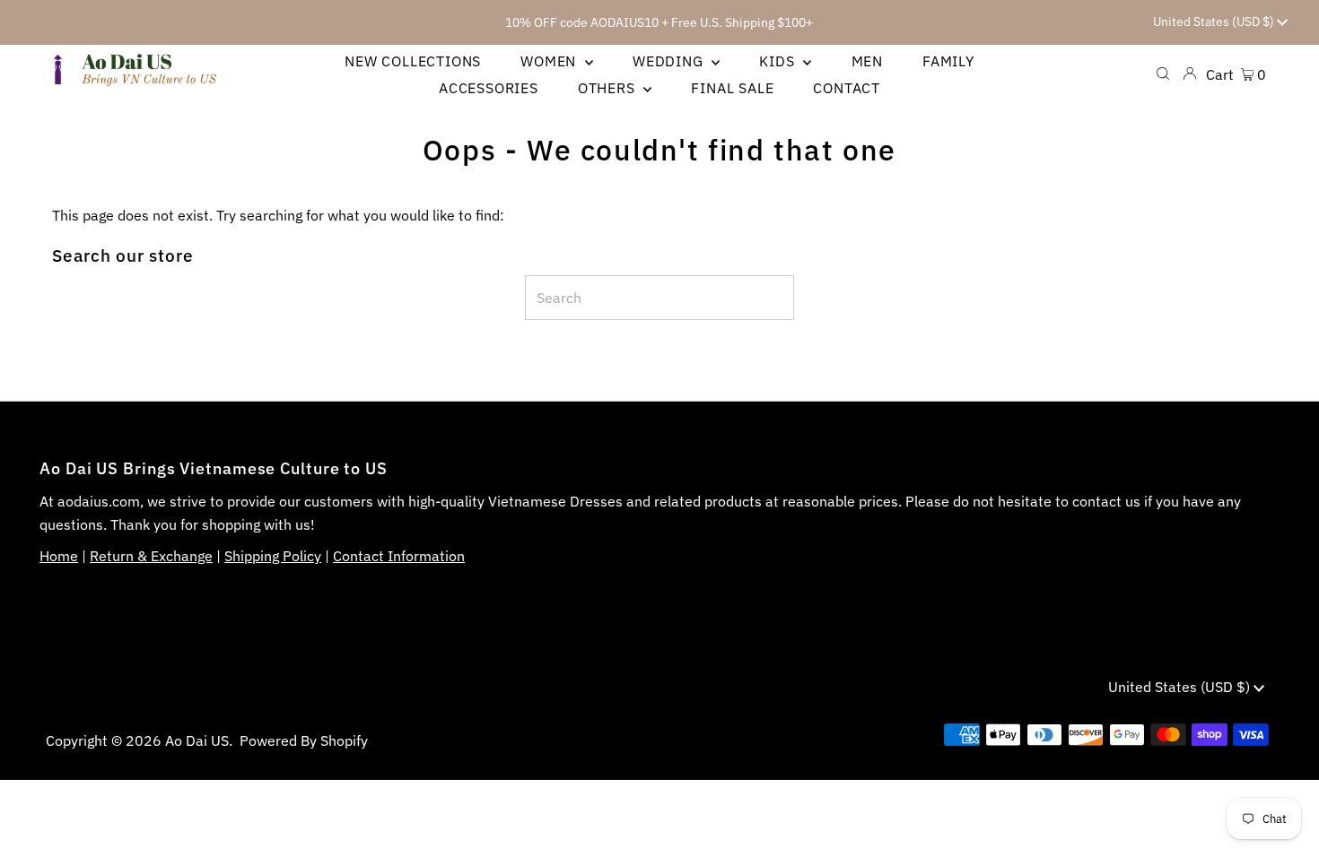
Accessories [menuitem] (488, 88)
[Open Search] (1163, 73)
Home (58, 556)
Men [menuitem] (867, 61)
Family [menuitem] (948, 61)
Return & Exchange (151, 556)
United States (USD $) (1215, 21)
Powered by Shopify (304, 740)
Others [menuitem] (609, 88)
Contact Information (399, 556)
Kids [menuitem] (779, 61)
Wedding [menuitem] (670, 61)
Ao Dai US (197, 740)
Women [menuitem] (550, 61)
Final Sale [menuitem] (732, 88)
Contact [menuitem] (846, 88)
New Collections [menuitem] (413, 61)
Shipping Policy (272, 556)
